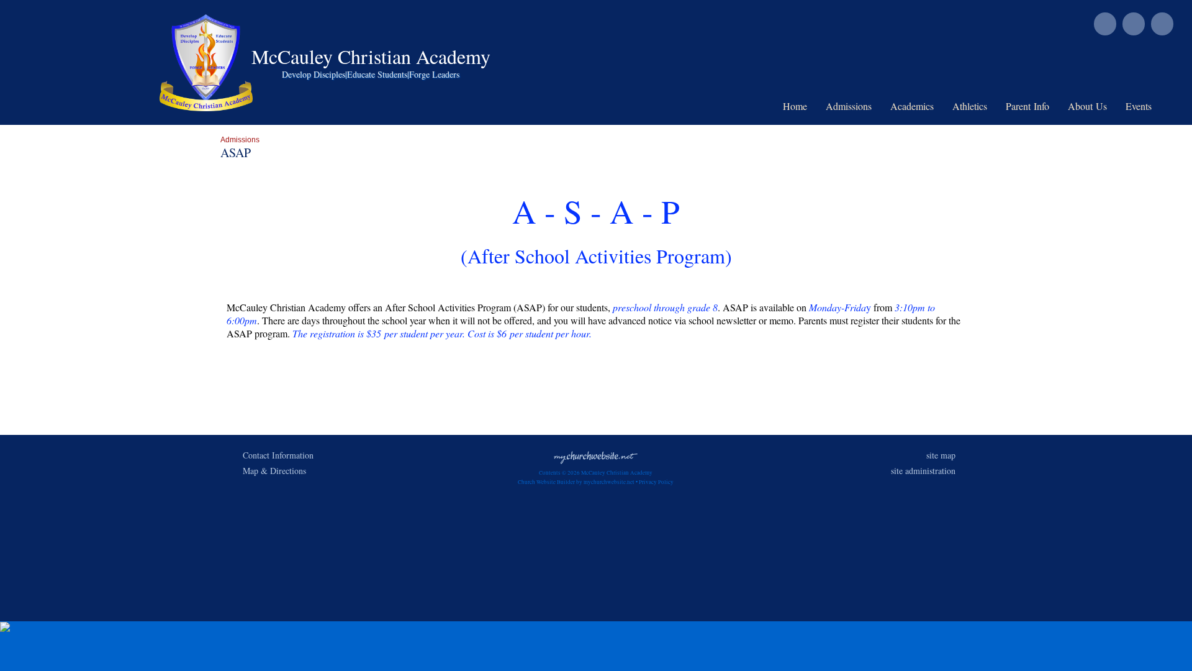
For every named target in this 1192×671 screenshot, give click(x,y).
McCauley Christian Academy (370, 56)
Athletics (969, 105)
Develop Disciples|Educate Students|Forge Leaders (370, 74)
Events (1139, 105)
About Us (1087, 105)
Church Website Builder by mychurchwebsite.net (576, 482)
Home (795, 105)
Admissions (849, 105)
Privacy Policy (656, 482)
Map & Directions (271, 471)
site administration (923, 471)
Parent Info (1027, 105)
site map (940, 455)
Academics (912, 105)
